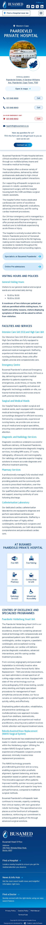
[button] (16, 13)
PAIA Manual (35, 911)
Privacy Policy (10, 911)
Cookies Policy (23, 911)
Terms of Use (23, 915)
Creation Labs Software (34, 923)
